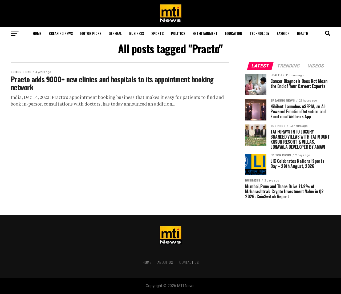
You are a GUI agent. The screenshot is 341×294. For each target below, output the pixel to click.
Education (233, 33)
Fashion (283, 33)
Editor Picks (90, 33)
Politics (178, 33)
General (115, 33)
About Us (165, 262)
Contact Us (189, 262)
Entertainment (205, 33)
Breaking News (61, 33)
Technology (259, 33)
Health (302, 33)
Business (136, 33)
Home (37, 33)
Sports (157, 33)
